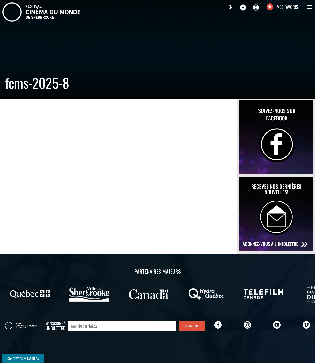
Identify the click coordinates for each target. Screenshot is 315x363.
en (230, 7)
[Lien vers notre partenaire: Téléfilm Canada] (263, 293)
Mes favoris (287, 7)
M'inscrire (192, 326)
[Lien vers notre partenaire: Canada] (149, 293)
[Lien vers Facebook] (243, 7)
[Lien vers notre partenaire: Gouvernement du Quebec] (30, 293)
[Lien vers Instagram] (256, 7)
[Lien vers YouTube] (277, 324)
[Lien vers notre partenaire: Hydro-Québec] (206, 293)
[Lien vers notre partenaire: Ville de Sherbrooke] (89, 293)
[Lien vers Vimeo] (306, 324)
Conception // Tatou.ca (23, 358)
